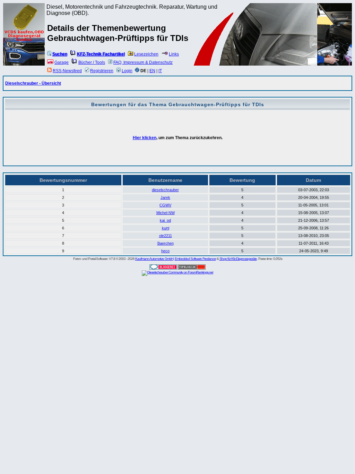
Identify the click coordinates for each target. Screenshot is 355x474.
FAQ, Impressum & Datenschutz (143, 62)
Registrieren (101, 70)
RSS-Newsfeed (67, 70)
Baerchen (165, 243)
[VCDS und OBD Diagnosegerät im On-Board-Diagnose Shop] (24, 43)
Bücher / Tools (91, 62)
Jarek (165, 197)
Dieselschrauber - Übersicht (33, 83)
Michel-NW (165, 213)
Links (174, 54)
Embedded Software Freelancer (195, 259)
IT (160, 70)
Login (127, 70)
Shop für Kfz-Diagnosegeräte (238, 259)
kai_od (165, 220)
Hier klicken (144, 137)
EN (152, 70)
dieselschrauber (165, 190)
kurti (165, 228)
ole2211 (165, 236)
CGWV (165, 205)
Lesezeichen (146, 54)
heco (165, 251)
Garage (61, 62)
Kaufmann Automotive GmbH (154, 259)
